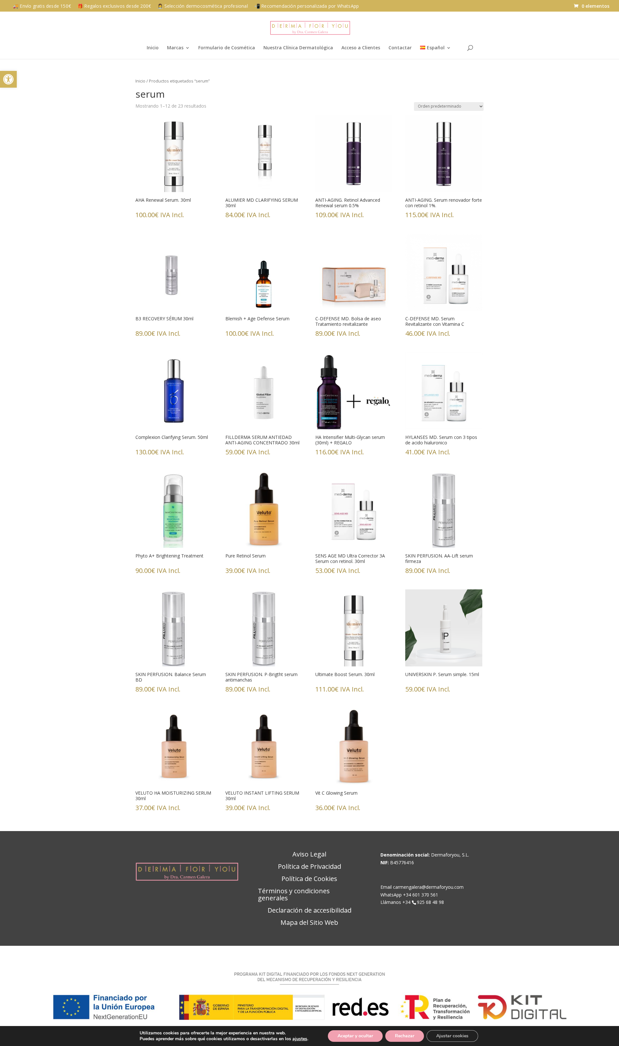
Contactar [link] (400, 48)
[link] (8, 79)
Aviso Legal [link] (309, 854)
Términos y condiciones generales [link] (294, 894)
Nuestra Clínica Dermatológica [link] (298, 48)
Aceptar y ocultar (355, 1036)
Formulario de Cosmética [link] (226, 48)
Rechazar (404, 1036)
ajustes (299, 1039)
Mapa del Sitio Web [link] (309, 923)
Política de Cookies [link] (309, 879)
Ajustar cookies (452, 1036)
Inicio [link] (153, 48)
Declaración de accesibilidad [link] (309, 911)
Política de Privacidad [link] (309, 867)
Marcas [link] (175, 48)
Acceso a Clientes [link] (360, 48)
